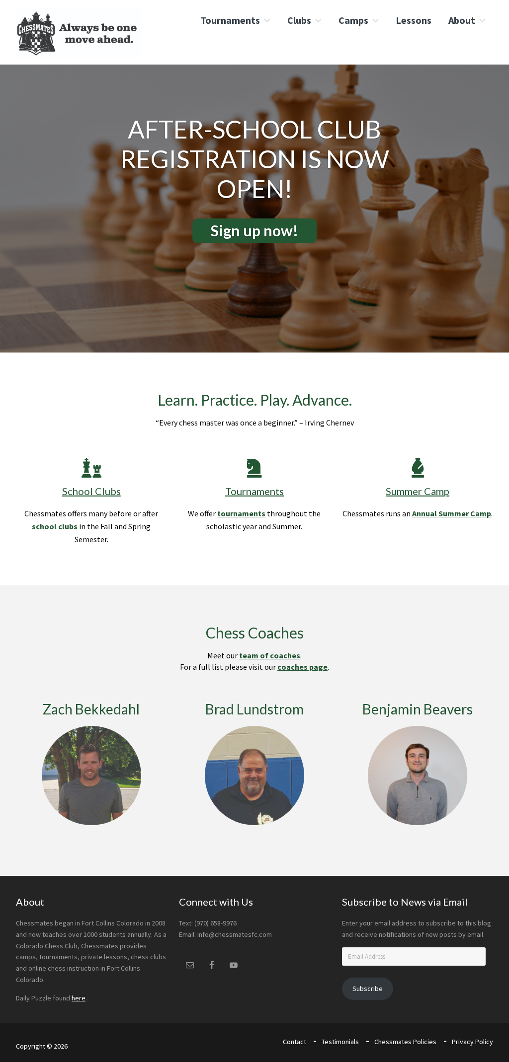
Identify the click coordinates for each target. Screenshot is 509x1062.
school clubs (55, 526)
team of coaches (269, 655)
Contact (294, 1041)
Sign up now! (254, 230)
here (78, 997)
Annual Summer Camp (451, 513)
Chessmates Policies (405, 1041)
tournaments (241, 513)
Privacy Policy (472, 1041)
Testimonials (340, 1041)
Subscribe (367, 988)
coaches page (302, 667)
